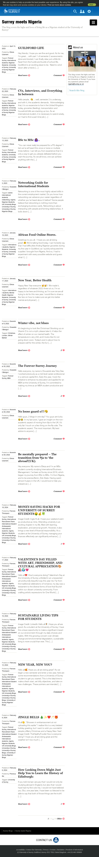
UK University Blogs (9, 204)
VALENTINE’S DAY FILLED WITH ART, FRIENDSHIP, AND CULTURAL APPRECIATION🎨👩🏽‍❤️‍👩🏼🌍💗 (40, 564)
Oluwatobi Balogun (9, 188)
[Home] (12, 10)
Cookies (52, 850)
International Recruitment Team (9, 520)
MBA (9, 378)
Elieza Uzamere (8, 53)
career (10, 193)
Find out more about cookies (59, 4)
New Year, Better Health (34, 280)
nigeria (12, 199)
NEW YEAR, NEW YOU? (35, 664)
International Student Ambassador (9, 525)
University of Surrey (8, 206)
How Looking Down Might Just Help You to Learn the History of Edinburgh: (40, 773)
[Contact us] (56, 840)
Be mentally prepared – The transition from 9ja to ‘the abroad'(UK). (37, 458)
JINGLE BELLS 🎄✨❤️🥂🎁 (38, 717)
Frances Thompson (8, 512)
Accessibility (20, 850)
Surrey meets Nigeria (22, 21)
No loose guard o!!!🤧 (33, 411)
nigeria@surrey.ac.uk (76, 84)
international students (6, 196)
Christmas (11, 333)
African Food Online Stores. (37, 234)
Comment (57, 75)
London (4, 335)
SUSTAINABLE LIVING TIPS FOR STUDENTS (38, 617)
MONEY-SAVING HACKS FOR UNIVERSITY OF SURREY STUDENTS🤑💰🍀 (39, 510)
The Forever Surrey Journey (37, 365)
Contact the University (34, 850)
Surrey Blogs (8, 831)
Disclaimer (60, 850)
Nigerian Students (8, 202)
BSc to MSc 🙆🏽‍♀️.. (29, 140)
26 (55, 819)
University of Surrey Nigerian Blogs (9, 69)
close (91, 4)
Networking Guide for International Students (33, 184)
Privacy (45, 850)
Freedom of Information (74, 850)
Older (59, 819)
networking (6, 199)
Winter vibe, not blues (33, 323)
